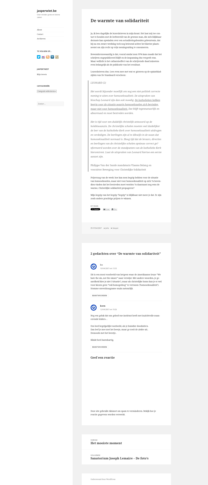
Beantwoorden (99, 295)
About (39, 30)
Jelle (107, 228)
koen (102, 305)
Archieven (41, 38)
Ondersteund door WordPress (103, 479)
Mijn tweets (42, 74)
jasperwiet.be (47, 11)
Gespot (115, 228)
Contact (40, 34)
